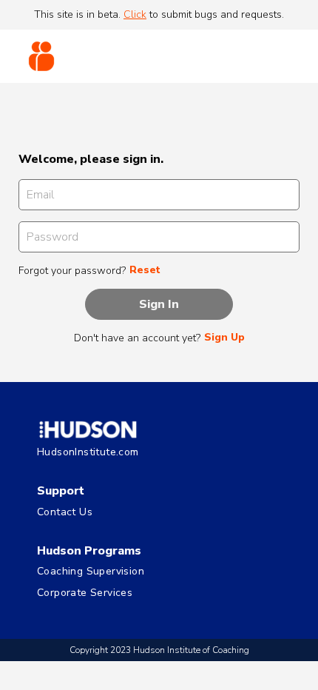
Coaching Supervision (90, 572)
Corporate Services (84, 594)
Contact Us (64, 513)
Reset (144, 270)
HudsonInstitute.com (88, 453)
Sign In (159, 304)
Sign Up (224, 337)
